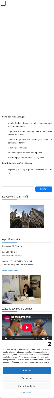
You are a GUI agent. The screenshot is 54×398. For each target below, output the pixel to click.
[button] (49, 344)
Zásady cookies (25, 393)
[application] (27, 327)
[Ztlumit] (43, 338)
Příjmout (27, 370)
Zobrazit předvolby (27, 386)
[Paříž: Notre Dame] (27, 216)
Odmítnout (27, 378)
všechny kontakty (10, 270)
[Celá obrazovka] (48, 338)
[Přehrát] (5, 338)
